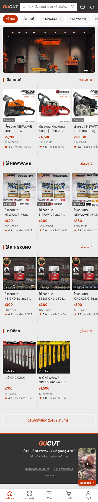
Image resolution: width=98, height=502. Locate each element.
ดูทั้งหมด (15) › (86, 79)
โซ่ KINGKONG (51, 19)
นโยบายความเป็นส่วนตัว (37, 468)
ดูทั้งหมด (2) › (87, 331)
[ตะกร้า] (91, 7)
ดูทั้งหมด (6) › (87, 247)
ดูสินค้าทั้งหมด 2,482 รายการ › (49, 420)
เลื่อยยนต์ (28, 19)
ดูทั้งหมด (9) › (87, 163)
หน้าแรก (10, 18)
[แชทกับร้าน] (82, 7)
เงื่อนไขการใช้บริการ (63, 468)
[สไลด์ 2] (91, 70)
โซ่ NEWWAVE (78, 19)
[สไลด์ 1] (86, 70)
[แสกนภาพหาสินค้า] (72, 6)
